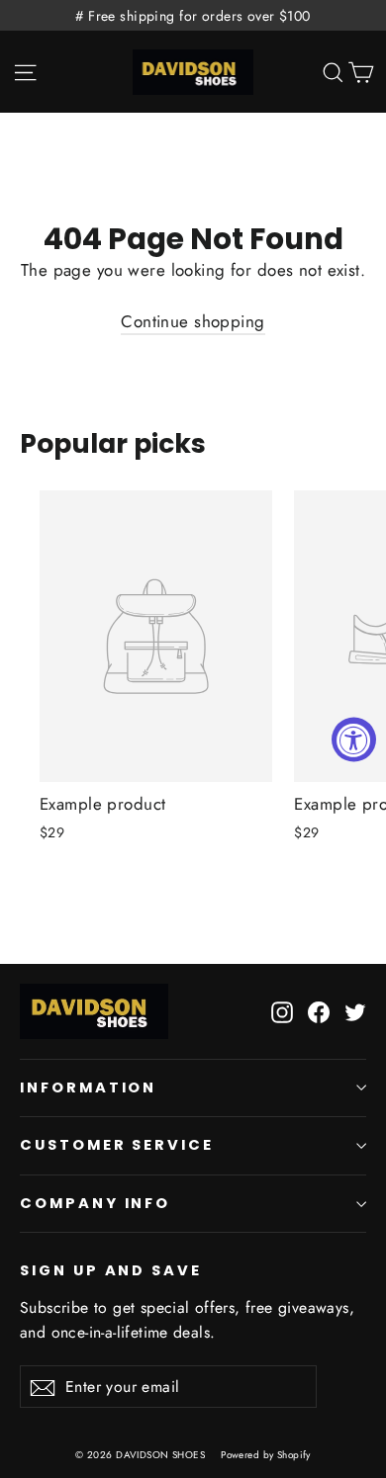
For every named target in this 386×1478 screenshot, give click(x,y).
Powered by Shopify (266, 1454)
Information (88, 1087)
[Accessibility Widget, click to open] (354, 739)
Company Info (95, 1203)
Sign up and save (111, 1270)
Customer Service (117, 1145)
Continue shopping (192, 321)
